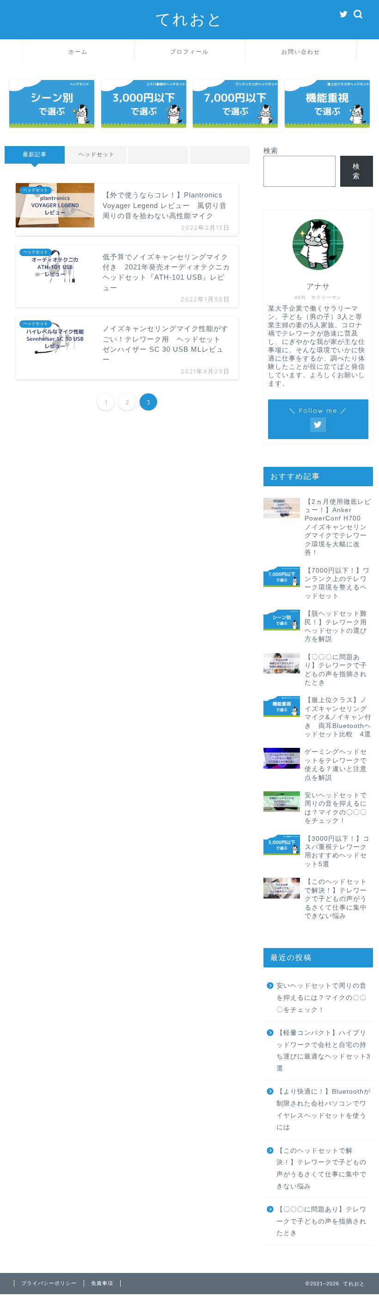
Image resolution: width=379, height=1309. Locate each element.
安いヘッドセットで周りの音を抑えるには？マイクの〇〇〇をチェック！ (321, 997)
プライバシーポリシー (49, 1283)
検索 (270, 150)
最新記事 (35, 154)
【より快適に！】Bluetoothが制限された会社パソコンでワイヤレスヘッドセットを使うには (323, 1109)
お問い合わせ (300, 51)
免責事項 (102, 1283)
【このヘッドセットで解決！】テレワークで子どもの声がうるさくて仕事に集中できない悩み (321, 1168)
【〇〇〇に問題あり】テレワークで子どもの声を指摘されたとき (321, 1221)
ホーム (78, 51)
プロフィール (189, 51)
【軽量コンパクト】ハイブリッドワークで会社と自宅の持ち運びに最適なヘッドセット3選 (323, 1050)
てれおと (189, 18)
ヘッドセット (96, 154)
